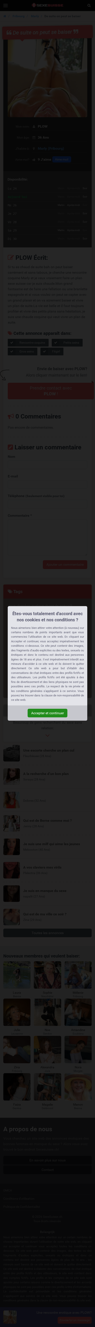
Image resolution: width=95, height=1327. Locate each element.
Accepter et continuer (47, 713)
